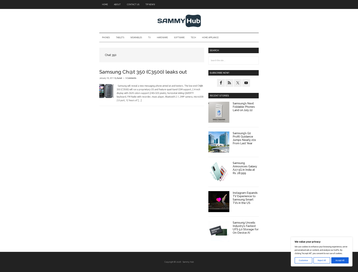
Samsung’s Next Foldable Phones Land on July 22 (244, 107)
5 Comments (130, 78)
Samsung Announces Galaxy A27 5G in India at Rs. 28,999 (245, 168)
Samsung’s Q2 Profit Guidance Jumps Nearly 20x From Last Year (244, 138)
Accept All (339, 260)
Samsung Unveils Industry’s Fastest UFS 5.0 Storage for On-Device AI (246, 227)
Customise (303, 260)
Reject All (322, 260)
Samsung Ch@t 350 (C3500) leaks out (143, 72)
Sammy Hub (179, 21)
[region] (321, 251)
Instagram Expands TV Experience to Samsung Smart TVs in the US (245, 198)
